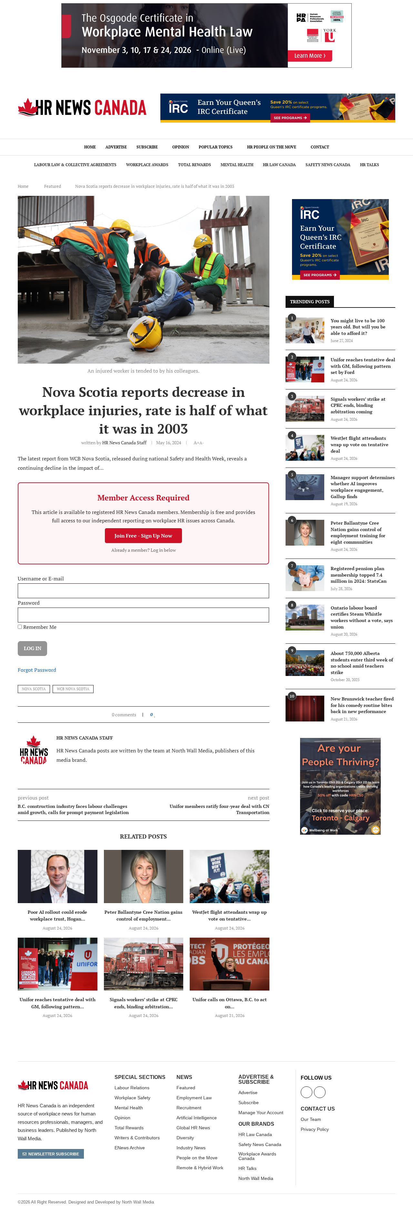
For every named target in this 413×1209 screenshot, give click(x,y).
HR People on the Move (271, 147)
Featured (52, 186)
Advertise (116, 147)
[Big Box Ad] (340, 741)
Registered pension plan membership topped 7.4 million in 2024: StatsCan (359, 574)
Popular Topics (216, 147)
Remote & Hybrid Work (199, 1167)
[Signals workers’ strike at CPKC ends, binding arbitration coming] (144, 964)
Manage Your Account (260, 1112)
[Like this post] (155, 714)
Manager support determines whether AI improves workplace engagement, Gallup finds (363, 486)
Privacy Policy (315, 1129)
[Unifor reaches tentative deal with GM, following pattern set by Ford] (57, 964)
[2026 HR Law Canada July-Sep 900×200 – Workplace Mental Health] (206, 6)
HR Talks (369, 164)
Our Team (311, 1119)
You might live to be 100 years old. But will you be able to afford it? (358, 326)
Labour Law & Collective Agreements (75, 164)
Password (29, 602)
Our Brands (256, 1124)
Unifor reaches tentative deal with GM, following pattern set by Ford (363, 366)
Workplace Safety (132, 1097)
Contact (320, 147)
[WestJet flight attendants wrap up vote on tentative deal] (229, 876)
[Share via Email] (176, 714)
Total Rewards (194, 164)
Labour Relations (132, 1087)
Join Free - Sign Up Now (143, 535)
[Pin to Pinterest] (170, 714)
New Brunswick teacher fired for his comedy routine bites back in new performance (362, 705)
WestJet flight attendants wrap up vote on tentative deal (359, 444)
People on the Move (196, 1157)
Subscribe (147, 147)
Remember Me (39, 626)
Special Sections (140, 1077)
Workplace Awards (147, 164)
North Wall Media (255, 1178)
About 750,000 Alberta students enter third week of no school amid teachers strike (362, 662)
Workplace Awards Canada (257, 1156)
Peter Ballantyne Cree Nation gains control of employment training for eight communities (358, 532)
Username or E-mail (41, 578)
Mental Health (237, 164)
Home (90, 147)
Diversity (185, 1137)
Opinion (180, 147)
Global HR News (193, 1127)
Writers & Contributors (137, 1137)
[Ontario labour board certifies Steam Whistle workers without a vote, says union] (305, 617)
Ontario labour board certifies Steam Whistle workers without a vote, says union (362, 617)
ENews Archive (130, 1147)
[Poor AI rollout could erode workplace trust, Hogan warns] (57, 876)
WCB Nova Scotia (73, 689)
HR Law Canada (279, 164)
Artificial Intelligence (196, 1117)
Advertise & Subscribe (256, 1079)
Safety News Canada (328, 164)
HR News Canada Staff (124, 442)
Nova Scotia (34, 689)
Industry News (191, 1147)
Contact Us (318, 1109)
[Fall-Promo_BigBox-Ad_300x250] (340, 202)
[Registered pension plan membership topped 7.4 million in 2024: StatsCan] (305, 578)
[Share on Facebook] (161, 714)
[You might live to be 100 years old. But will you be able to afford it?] (305, 330)
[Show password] (260, 615)
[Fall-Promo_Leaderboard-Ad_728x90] (277, 97)
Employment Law (194, 1097)
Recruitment (188, 1107)
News (184, 1077)
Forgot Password (37, 669)
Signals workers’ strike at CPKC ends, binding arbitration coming (358, 405)
